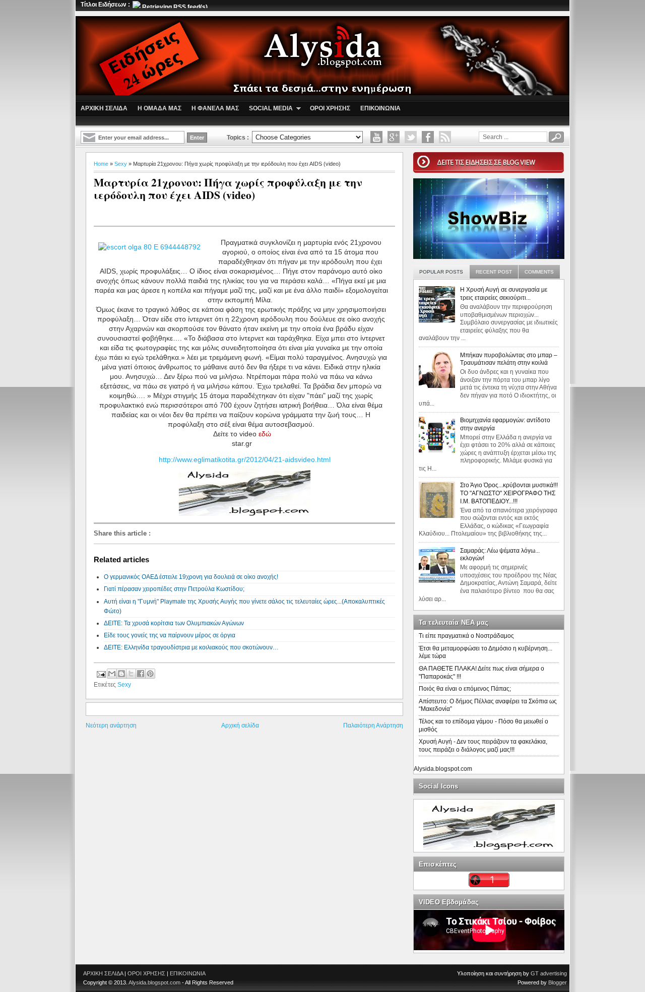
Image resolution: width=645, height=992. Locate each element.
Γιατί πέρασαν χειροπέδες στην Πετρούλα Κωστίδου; (174, 588)
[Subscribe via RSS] (445, 137)
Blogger (557, 982)
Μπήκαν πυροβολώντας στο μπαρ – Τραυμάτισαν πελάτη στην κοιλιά (508, 359)
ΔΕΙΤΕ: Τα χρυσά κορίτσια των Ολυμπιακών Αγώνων (174, 623)
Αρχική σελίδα (240, 725)
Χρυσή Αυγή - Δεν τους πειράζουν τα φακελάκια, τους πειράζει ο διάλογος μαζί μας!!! (483, 745)
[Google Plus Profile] (394, 137)
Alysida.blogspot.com (443, 768)
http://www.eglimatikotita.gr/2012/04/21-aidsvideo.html (245, 459)
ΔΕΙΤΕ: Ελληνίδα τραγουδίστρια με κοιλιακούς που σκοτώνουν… (191, 647)
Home (101, 164)
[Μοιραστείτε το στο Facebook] (141, 674)
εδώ (265, 434)
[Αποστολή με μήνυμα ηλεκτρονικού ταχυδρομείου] (112, 674)
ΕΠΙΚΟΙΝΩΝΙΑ (188, 973)
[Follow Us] (411, 137)
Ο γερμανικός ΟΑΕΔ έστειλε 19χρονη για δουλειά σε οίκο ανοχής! (191, 576)
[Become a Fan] (428, 137)
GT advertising (549, 973)
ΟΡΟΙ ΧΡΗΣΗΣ (146, 973)
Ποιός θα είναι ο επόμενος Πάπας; (465, 688)
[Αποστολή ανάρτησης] (100, 672)
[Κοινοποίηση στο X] (131, 674)
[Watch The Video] (376, 137)
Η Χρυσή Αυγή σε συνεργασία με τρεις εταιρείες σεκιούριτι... (503, 293)
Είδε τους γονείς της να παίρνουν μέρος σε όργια (169, 635)
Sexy (120, 164)
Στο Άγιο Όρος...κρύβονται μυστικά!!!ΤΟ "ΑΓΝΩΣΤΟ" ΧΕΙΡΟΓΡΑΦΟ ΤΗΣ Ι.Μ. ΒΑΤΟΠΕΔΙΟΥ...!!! (509, 493)
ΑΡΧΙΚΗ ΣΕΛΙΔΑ (103, 973)
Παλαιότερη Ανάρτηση (373, 725)
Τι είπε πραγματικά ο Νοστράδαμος (466, 635)
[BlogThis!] (121, 674)
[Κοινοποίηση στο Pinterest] (150, 674)
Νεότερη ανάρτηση (111, 725)
